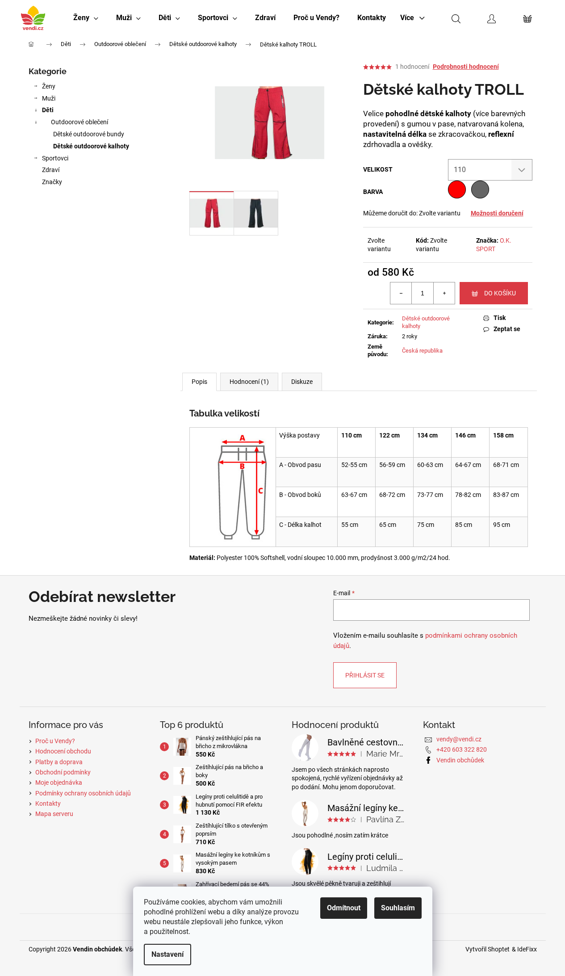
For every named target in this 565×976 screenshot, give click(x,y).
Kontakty (48, 803)
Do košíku (500, 293)
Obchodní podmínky (63, 772)
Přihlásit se (365, 675)
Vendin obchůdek (460, 760)
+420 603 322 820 (461, 749)
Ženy (48, 86)
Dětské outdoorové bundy (88, 134)
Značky (52, 181)
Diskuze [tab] (302, 381)
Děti (48, 110)
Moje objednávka (58, 782)
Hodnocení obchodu (63, 751)
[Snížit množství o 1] (401, 293)
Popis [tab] (199, 381)
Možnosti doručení (497, 213)
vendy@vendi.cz (458, 739)
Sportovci (55, 158)
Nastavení (167, 954)
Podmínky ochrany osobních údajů (83, 793)
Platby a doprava (59, 762)
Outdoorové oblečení (79, 122)
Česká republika (422, 350)
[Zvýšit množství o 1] (444, 293)
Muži (48, 98)
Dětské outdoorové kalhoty (91, 146)
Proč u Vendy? (55, 741)
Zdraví (50, 169)
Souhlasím (398, 908)
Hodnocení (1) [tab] (249, 381)
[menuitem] (85, 18)
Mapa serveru (54, 813)
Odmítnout (343, 908)
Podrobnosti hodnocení (466, 66)
